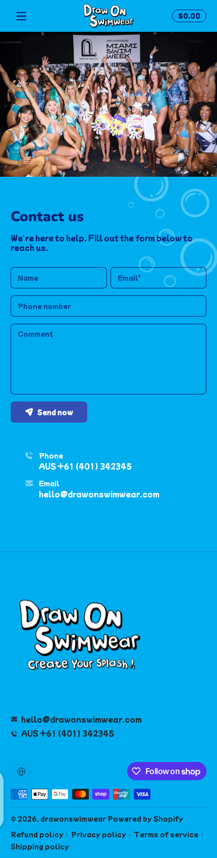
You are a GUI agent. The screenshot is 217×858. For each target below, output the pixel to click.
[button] (188, 16)
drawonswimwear (73, 818)
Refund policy (37, 834)
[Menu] (21, 16)
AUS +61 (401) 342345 (85, 466)
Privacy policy (98, 834)
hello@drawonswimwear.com (99, 494)
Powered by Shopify (145, 818)
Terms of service (166, 834)
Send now (55, 412)
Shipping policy (40, 846)
